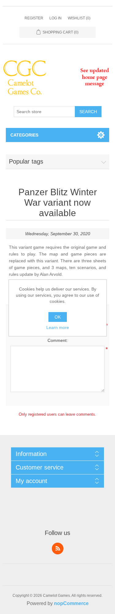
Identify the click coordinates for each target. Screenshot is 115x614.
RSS (57, 548)
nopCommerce (71, 603)
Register (34, 18)
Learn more (57, 327)
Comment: (58, 340)
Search (88, 111)
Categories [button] (24, 135)
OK (58, 317)
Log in (55, 18)
